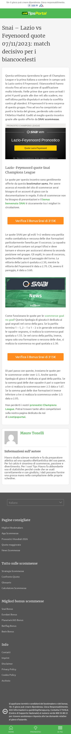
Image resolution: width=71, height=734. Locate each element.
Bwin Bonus (8, 631)
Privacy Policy (9, 669)
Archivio (6, 680)
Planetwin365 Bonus (12, 619)
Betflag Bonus (9, 625)
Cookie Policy (9, 674)
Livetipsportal (16, 416)
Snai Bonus (7, 608)
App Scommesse (10, 533)
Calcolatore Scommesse (14, 587)
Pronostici (35, 731)
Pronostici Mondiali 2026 (15, 538)
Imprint (5, 657)
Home (11, 731)
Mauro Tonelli (32, 433)
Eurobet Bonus (9, 614)
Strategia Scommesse (13, 570)
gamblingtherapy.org (39, 709)
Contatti (6, 652)
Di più (60, 731)
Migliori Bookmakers (12, 527)
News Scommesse (11, 550)
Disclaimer (7, 663)
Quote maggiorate (11, 544)
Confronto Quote (11, 576)
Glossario (6, 582)
